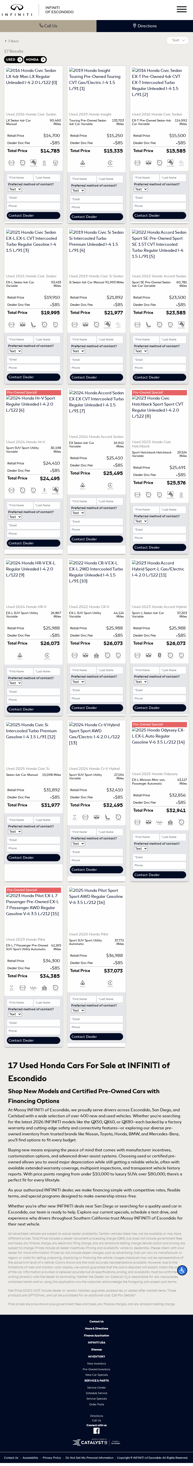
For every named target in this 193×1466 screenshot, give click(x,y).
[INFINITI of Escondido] (38, 9)
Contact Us (96, 1321)
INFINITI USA (96, 1342)
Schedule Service (96, 1393)
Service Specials (96, 1398)
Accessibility (30, 1457)
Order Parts (96, 1404)
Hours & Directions (96, 1328)
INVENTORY (96, 1356)
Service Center (96, 1387)
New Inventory (96, 1363)
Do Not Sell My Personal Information (89, 1457)
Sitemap (96, 1349)
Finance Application (96, 1335)
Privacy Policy (52, 1457)
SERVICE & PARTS (96, 1380)
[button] (182, 1270)
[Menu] (181, 10)
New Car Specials (96, 1375)
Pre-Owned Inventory (96, 1369)
